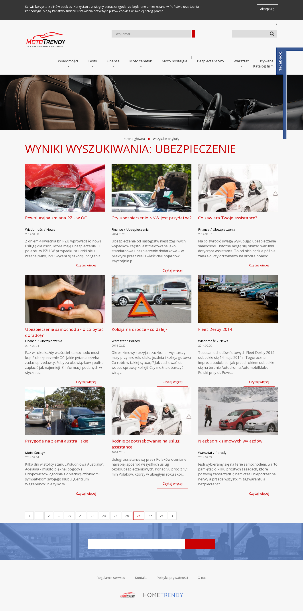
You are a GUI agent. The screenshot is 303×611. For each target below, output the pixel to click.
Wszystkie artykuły (166, 139)
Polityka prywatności (172, 577)
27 (150, 516)
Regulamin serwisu (110, 577)
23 (104, 516)
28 (161, 516)
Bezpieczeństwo (210, 61)
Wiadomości (68, 61)
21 (81, 516)
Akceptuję (267, 9)
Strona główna (134, 139)
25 (127, 516)
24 (115, 516)
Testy (92, 61)
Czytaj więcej (86, 265)
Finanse (113, 61)
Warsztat (241, 61)
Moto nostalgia (174, 61)
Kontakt (141, 577)
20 (69, 516)
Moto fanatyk (140, 61)
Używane (265, 61)
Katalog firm (263, 66)
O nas (202, 577)
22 (92, 516)
